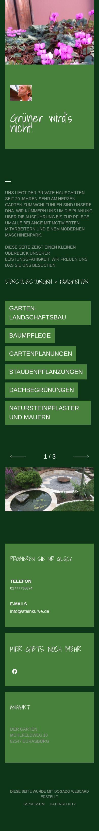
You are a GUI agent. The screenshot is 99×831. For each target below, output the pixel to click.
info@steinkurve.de (29, 611)
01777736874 (21, 588)
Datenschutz (63, 804)
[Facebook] (14, 671)
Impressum (34, 804)
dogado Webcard (71, 791)
